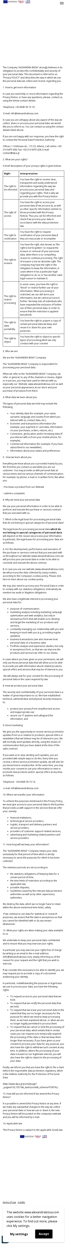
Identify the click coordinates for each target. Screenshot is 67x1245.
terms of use (9, 1202)
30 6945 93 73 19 (26, 781)
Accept (44, 1234)
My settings (19, 1234)
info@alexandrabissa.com (25, 788)
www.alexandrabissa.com (45, 556)
